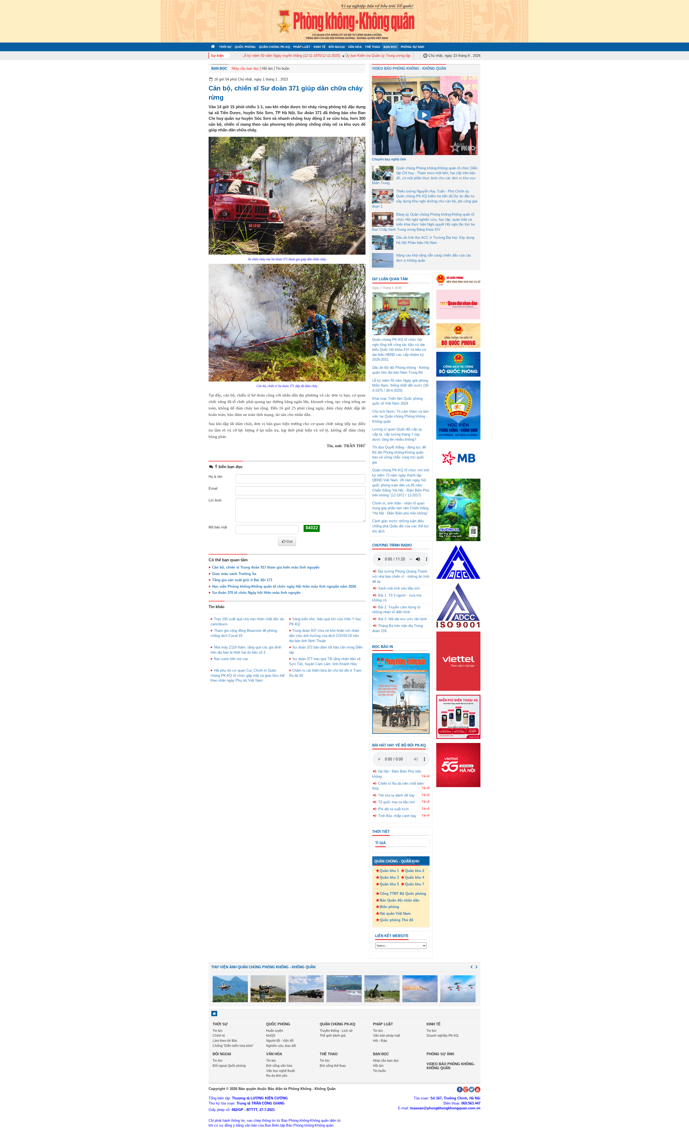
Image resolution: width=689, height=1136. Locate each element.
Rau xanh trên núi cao (231, 659)
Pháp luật (301, 46)
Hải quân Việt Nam (395, 913)
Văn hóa (355, 46)
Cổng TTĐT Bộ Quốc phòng (403, 894)
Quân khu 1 (389, 871)
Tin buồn (282, 68)
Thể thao (372, 46)
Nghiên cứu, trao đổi (281, 1046)
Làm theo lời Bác (225, 1041)
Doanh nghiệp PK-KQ (442, 1035)
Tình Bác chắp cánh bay (397, 816)
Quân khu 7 (414, 884)
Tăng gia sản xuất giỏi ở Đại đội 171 (242, 580)
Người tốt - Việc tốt (279, 1041)
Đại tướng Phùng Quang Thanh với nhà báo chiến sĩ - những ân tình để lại (400, 576)
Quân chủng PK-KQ (274, 46)
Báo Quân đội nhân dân (399, 900)
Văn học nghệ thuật (280, 1071)
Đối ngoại (337, 46)
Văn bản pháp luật (386, 1035)
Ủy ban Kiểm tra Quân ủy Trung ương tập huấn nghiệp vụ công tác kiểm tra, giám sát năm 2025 (401, 56)
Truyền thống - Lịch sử (336, 1031)
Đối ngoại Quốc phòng (229, 1066)
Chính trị (219, 1035)
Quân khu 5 (389, 884)
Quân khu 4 (414, 877)
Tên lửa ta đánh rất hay (396, 795)
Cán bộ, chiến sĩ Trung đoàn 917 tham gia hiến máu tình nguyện (265, 567)
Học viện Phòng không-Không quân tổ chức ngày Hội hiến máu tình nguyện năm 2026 (284, 586)
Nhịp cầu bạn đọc (245, 68)
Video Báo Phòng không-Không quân (451, 1066)
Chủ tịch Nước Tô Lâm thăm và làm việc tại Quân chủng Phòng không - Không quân (400, 416)
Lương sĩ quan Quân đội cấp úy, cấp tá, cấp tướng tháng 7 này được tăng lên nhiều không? (397, 434)
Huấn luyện (274, 1031)
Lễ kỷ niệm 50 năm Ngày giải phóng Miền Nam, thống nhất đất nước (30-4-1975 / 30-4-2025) (400, 385)
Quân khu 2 (414, 871)
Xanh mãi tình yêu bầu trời (399, 588)
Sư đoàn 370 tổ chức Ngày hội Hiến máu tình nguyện (256, 593)
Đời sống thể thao (333, 1066)
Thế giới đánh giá (333, 1035)
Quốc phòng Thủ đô (396, 920)
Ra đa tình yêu (276, 1076)
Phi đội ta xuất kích (393, 809)
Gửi (289, 541)
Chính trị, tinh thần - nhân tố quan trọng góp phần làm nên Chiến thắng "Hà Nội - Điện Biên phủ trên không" (400, 508)
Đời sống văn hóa (279, 1066)
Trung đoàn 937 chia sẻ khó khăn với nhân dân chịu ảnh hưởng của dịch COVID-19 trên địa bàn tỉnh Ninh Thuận (324, 636)
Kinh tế (319, 46)
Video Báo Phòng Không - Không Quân (409, 68)
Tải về (425, 776)
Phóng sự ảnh (412, 46)
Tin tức (218, 1031)
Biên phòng (389, 907)
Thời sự (225, 46)
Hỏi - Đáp (380, 1041)
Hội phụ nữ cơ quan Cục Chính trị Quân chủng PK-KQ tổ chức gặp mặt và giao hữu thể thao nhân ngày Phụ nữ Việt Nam (247, 675)
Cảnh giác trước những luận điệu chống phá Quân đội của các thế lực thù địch (400, 526)
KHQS (270, 1035)
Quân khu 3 (389, 877)
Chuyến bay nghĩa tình (389, 159)
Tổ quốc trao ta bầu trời (396, 802)
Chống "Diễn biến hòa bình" (233, 1046)
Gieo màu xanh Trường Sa (234, 574)
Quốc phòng (245, 46)
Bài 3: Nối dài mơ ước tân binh (402, 619)
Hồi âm (267, 68)
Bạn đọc (391, 46)
